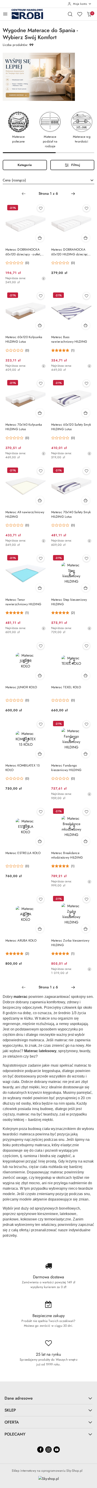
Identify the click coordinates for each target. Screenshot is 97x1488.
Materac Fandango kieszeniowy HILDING (66, 767)
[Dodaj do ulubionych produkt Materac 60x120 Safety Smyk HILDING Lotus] (86, 383)
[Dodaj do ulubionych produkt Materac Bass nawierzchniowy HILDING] (86, 295)
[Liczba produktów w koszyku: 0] (89, 14)
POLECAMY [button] (15, 1434)
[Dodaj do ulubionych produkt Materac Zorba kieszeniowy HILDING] (86, 899)
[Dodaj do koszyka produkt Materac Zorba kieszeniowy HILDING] (86, 929)
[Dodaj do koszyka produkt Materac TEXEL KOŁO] (86, 675)
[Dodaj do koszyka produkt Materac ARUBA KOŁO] (40, 929)
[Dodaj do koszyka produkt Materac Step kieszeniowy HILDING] (86, 588)
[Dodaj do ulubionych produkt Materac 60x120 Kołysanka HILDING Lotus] (40, 295)
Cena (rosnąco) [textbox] (14, 180)
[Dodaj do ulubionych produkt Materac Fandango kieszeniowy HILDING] (86, 724)
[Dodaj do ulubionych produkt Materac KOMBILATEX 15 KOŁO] (40, 724)
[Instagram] (48, 1449)
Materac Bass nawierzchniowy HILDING (69, 339)
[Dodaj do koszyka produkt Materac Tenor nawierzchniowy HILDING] (40, 588)
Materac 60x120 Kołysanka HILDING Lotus (23, 339)
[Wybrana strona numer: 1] (48, 193)
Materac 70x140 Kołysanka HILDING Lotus (23, 426)
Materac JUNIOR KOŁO (21, 687)
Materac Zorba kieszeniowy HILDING (70, 942)
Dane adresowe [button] (19, 1398)
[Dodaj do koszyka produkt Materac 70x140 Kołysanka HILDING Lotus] (40, 413)
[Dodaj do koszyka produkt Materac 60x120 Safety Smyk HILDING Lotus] (86, 413)
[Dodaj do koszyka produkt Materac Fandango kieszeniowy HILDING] (86, 754)
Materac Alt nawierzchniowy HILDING (24, 514)
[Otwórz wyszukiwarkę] (70, 14)
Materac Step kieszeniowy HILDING (69, 601)
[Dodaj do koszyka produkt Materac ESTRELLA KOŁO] (40, 841)
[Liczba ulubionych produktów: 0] (79, 14)
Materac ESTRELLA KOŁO (23, 853)
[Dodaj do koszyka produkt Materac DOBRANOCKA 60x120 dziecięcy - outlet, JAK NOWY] (40, 238)
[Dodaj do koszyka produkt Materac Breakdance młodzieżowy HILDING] (86, 841)
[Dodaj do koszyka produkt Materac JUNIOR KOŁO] (40, 675)
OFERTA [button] (12, 1422)
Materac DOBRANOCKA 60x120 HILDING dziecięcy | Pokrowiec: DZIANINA (71, 251)
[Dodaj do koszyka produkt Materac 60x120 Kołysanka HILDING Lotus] (40, 325)
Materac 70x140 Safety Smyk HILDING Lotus (71, 514)
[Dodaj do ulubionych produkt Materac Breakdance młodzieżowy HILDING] (86, 811)
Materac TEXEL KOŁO (66, 687)
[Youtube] (56, 1449)
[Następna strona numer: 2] (73, 193)
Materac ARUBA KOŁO (21, 940)
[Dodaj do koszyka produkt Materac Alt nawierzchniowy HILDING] (40, 500)
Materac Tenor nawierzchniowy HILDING (23, 601)
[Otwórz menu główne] (5, 14)
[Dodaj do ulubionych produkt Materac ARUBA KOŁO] (40, 899)
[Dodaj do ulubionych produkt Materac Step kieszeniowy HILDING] (86, 558)
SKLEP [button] (10, 1410)
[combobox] (48, 180)
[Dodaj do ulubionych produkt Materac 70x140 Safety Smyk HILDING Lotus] (86, 471)
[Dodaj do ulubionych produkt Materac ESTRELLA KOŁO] (40, 811)
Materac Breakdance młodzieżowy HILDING (67, 855)
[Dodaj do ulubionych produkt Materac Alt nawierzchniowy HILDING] (40, 471)
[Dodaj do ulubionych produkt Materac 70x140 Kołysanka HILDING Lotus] (40, 383)
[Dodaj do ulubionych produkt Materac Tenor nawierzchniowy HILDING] (40, 558)
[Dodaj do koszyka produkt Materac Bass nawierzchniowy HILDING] (86, 325)
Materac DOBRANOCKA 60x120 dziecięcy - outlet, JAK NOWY (23, 251)
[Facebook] (40, 1449)
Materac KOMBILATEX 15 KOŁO (22, 767)
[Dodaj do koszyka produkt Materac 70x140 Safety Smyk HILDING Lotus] (86, 500)
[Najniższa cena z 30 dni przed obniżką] (43, 278)
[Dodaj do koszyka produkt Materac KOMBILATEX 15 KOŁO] (40, 754)
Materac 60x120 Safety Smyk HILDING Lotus (71, 426)
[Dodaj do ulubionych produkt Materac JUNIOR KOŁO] (40, 646)
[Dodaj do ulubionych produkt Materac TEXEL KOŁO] (86, 646)
